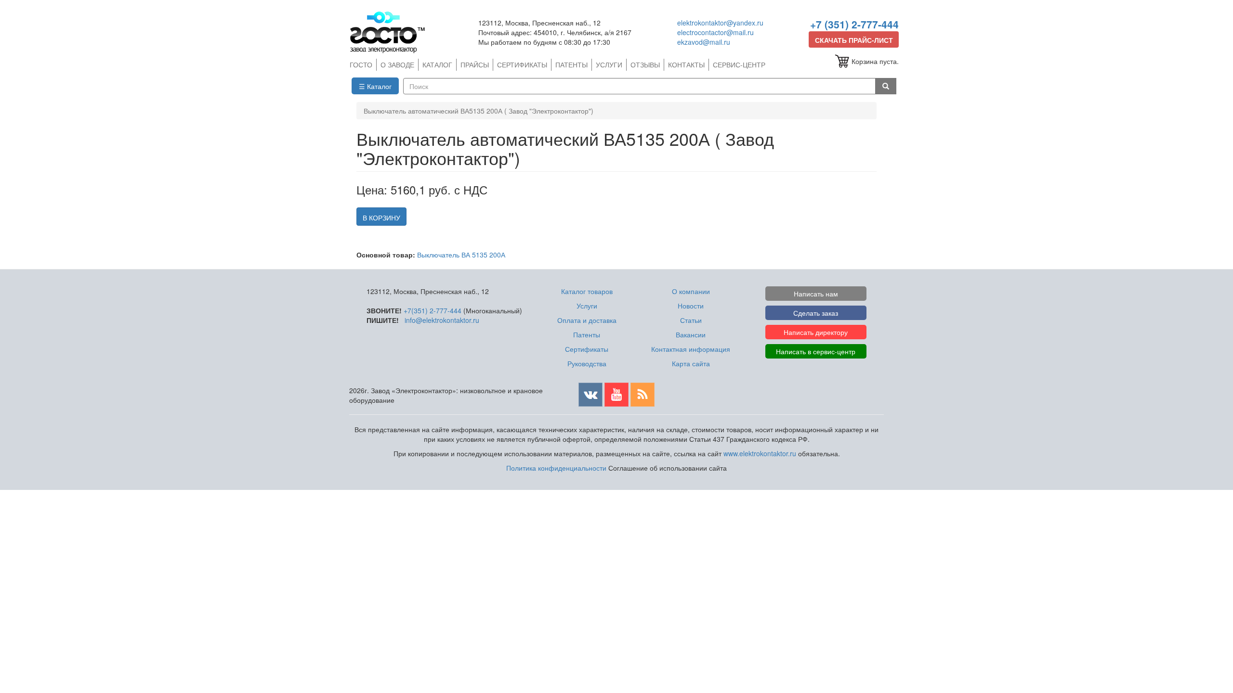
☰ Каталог (375, 86)
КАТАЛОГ (437, 64)
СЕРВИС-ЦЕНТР (739, 64)
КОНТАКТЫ (686, 64)
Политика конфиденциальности (556, 468)
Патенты (586, 334)
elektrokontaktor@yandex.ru (720, 22)
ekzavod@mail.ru (703, 42)
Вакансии (691, 334)
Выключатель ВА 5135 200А (461, 254)
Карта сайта (691, 363)
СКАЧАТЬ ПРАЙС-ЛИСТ (854, 40)
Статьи (691, 320)
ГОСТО (361, 64)
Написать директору (816, 332)
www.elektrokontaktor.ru (759, 453)
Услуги (587, 305)
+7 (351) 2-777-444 (854, 24)
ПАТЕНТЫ (571, 64)
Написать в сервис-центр (815, 351)
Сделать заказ (815, 313)
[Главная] (391, 32)
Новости (691, 305)
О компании (691, 291)
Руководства (586, 363)
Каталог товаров (587, 291)
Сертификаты (586, 349)
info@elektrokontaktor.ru (442, 320)
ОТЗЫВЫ (645, 64)
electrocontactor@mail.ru (715, 32)
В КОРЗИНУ (381, 217)
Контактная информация (690, 349)
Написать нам (816, 293)
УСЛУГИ (609, 64)
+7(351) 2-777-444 (432, 310)
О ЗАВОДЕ (397, 64)
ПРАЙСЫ (474, 64)
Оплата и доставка (586, 320)
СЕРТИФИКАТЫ (522, 64)
